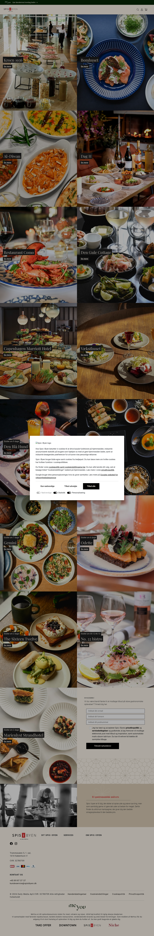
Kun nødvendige (48, 486)
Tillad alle (91, 486)
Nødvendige (46, 493)
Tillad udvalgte (70, 486)
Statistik (61, 493)
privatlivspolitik (107, 470)
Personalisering (78, 493)
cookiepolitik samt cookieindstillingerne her (67, 467)
